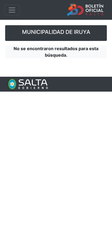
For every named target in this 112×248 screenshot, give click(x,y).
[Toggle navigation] (12, 10)
